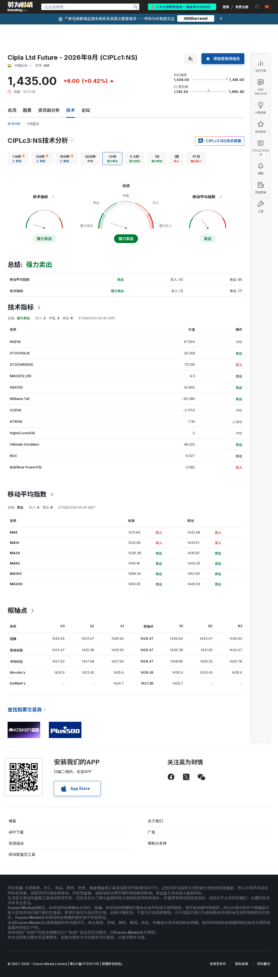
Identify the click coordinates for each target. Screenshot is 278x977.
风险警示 (263, 964)
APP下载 (16, 832)
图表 (27, 110)
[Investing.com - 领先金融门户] (20, 7)
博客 (12, 821)
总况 (12, 110)
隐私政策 (241, 964)
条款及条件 (218, 964)
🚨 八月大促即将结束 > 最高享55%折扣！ (182, 6)
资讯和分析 (49, 110)
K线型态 (33, 124)
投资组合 (16, 843)
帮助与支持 (157, 843)
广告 (151, 832)
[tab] (18, 158)
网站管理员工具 (22, 854)
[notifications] (257, 6)
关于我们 (155, 821)
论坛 (85, 110)
